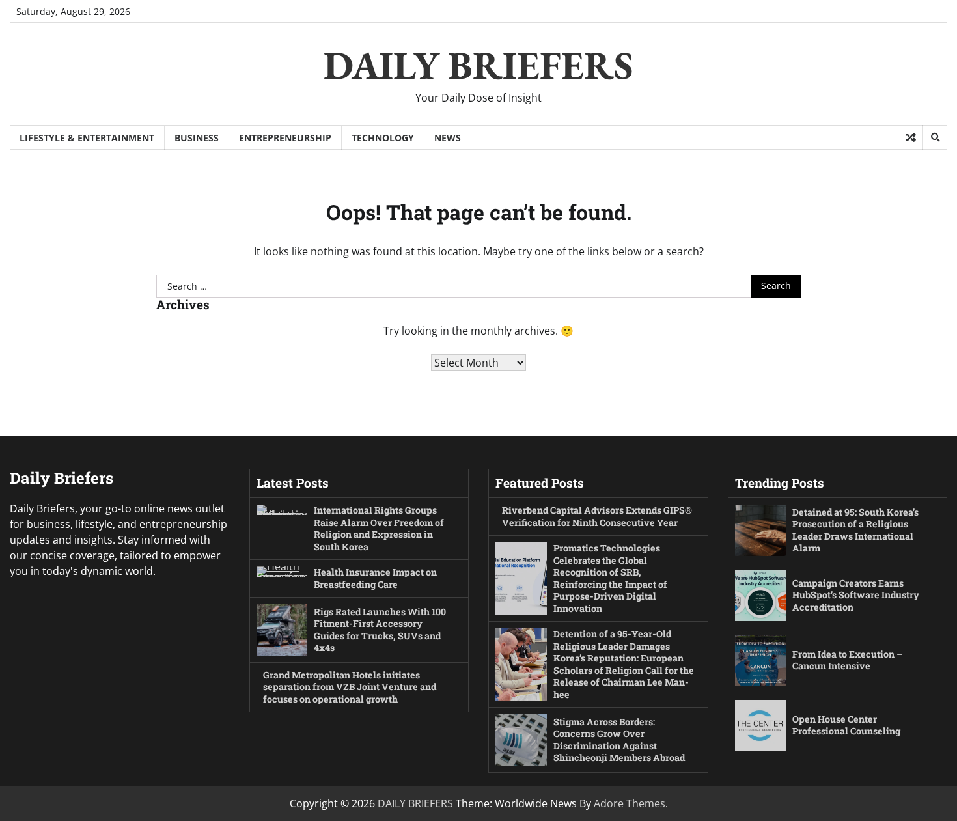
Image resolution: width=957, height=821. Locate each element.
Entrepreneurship (285, 138)
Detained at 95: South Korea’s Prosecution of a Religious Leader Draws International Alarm (855, 530)
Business (196, 138)
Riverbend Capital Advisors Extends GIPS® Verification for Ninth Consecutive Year (597, 516)
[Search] (934, 137)
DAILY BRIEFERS (478, 65)
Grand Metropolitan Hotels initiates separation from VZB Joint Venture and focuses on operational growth (349, 687)
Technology (383, 138)
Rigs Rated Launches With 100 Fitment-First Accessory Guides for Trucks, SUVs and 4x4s (380, 629)
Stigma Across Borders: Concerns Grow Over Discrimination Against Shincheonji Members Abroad (619, 740)
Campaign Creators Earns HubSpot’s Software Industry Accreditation (855, 595)
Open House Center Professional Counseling (846, 725)
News (447, 138)
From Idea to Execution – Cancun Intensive (847, 660)
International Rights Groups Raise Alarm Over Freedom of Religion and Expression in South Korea (379, 528)
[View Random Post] (910, 137)
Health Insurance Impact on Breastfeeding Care (375, 578)
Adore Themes (629, 803)
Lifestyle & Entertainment (87, 138)
